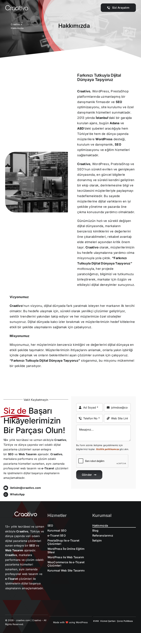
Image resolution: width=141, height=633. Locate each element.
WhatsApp (17, 494)
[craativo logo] (16, 6)
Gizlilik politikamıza (107, 449)
